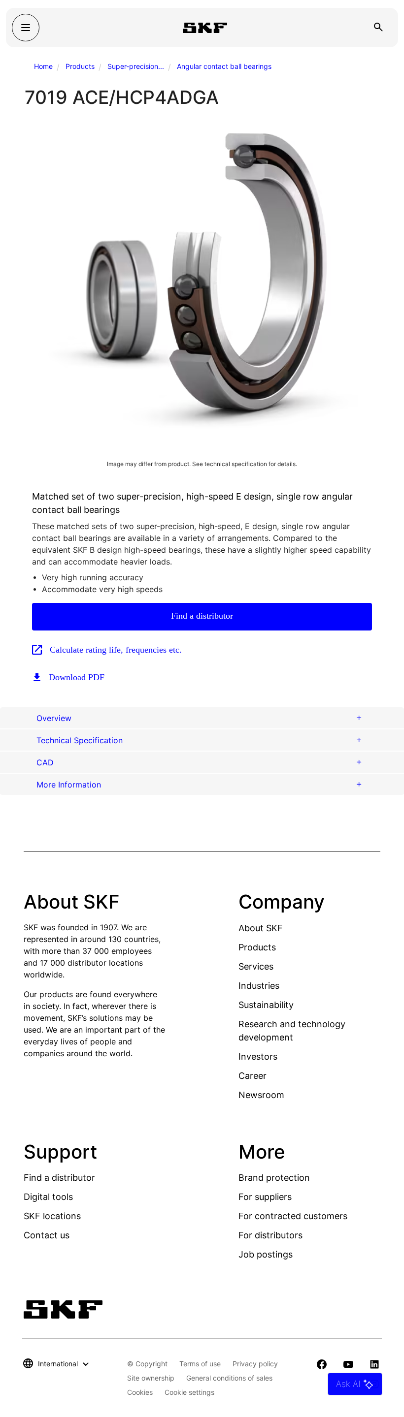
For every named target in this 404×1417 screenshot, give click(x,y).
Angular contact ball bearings (224, 66)
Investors (257, 1056)
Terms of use (200, 1363)
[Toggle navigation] (25, 27)
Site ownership (150, 1378)
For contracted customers (292, 1216)
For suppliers (265, 1197)
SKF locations (52, 1216)
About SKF (260, 928)
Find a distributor (202, 616)
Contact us (46, 1235)
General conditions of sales (229, 1378)
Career (252, 1076)
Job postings (265, 1254)
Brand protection (274, 1177)
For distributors (270, 1235)
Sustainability (266, 1005)
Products (80, 66)
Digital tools (48, 1197)
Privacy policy (255, 1363)
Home (43, 66)
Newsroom (261, 1095)
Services (255, 966)
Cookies (140, 1392)
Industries (258, 985)
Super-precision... (135, 66)
